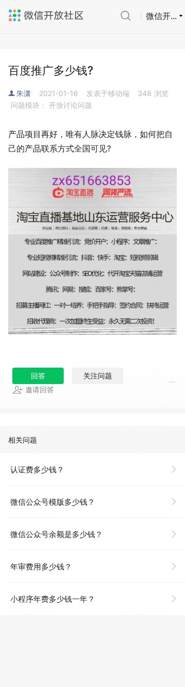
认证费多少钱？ (37, 469)
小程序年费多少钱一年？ (52, 599)
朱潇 (23, 93)
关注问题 (97, 375)
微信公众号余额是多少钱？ (56, 534)
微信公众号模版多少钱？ (52, 502)
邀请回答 (39, 389)
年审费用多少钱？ (41, 566)
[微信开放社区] (47, 15)
